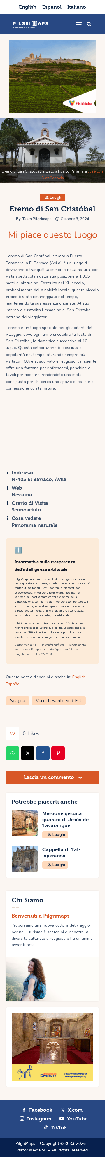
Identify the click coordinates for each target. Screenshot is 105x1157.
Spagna (17, 701)
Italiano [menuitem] (76, 7)
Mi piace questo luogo (52, 235)
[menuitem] (27, 6)
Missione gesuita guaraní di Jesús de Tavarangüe (65, 819)
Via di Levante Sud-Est (58, 701)
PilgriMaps (25, 1143)
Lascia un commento (50, 777)
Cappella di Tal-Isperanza (61, 852)
